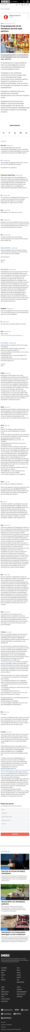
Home (2, 9)
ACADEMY (19, 977)
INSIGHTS (19, 972)
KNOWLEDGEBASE (20, 982)
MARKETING (3, 970)
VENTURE (3, 975)
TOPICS (2, 989)
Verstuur (15, 834)
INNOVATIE (3, 979)
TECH (2, 977)
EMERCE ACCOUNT (5, 991)
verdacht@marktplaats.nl (8, 661)
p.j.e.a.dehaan (4, 343)
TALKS (18, 967)
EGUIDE (2, 996)
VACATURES (19, 989)
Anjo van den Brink (5, 248)
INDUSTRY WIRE (4, 1001)
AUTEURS (19, 975)
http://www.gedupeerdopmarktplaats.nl (12, 335)
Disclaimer (3, 1027)
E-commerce (15, 1)
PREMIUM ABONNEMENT (22, 991)
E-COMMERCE (4, 967)
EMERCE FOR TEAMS (21, 994)
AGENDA (3, 987)
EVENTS (18, 970)
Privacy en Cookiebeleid (6, 1024)
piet (2, 160)
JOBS (18, 979)
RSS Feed (3, 1022)
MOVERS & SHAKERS (5, 999)
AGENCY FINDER (4, 994)
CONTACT (19, 987)
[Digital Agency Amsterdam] (7, 1010)
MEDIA (2, 972)
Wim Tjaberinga (5, 269)
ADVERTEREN (19, 996)
